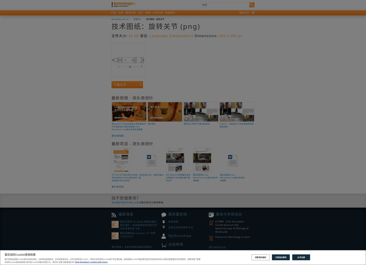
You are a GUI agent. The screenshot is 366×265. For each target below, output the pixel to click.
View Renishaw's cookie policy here (91, 262)
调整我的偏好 (260, 257)
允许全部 (301, 257)
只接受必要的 (281, 257)
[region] (183, 257)
